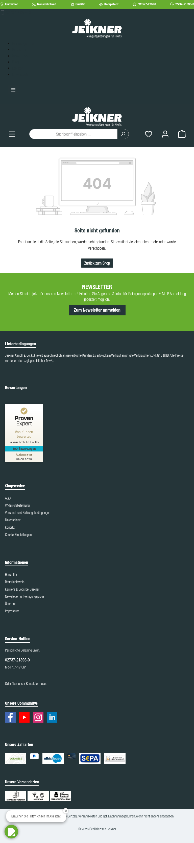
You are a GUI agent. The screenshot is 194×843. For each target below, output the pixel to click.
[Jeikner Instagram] (39, 718)
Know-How (20, 56)
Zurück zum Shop (97, 263)
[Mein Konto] (165, 134)
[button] (11, 831)
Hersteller (11, 575)
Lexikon (17, 68)
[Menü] (12, 134)
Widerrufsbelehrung (17, 505)
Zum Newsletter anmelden (97, 310)
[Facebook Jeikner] (11, 718)
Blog (15, 62)
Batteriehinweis (15, 582)
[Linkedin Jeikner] (53, 718)
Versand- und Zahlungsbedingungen (27, 513)
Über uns (10, 604)
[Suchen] (123, 134)
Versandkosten (87, 816)
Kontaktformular (36, 684)
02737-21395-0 (184, 4)
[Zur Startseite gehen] (97, 28)
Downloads (20, 74)
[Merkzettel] (148, 134)
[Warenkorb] (182, 134)
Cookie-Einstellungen (18, 535)
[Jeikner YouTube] (25, 718)
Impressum (12, 611)
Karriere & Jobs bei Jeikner (22, 589)
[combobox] (73, 134)
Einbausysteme (23, 43)
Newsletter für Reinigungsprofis (24, 596)
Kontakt (9, 527)
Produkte (19, 49)
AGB (8, 498)
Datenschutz (12, 520)
